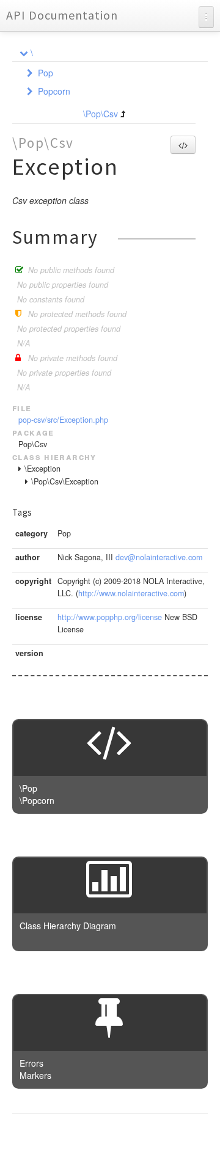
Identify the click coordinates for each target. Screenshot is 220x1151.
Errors (31, 1063)
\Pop (28, 788)
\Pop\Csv (100, 114)
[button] (183, 145)
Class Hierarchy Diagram (68, 925)
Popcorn (54, 91)
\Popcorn (37, 800)
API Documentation (62, 15)
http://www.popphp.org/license (109, 617)
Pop (45, 73)
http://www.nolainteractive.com (131, 593)
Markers (35, 1075)
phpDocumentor (161, 1133)
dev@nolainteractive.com (159, 557)
